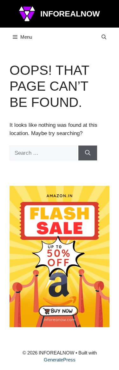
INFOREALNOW (70, 13)
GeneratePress (60, 359)
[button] (104, 37)
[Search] (87, 153)
